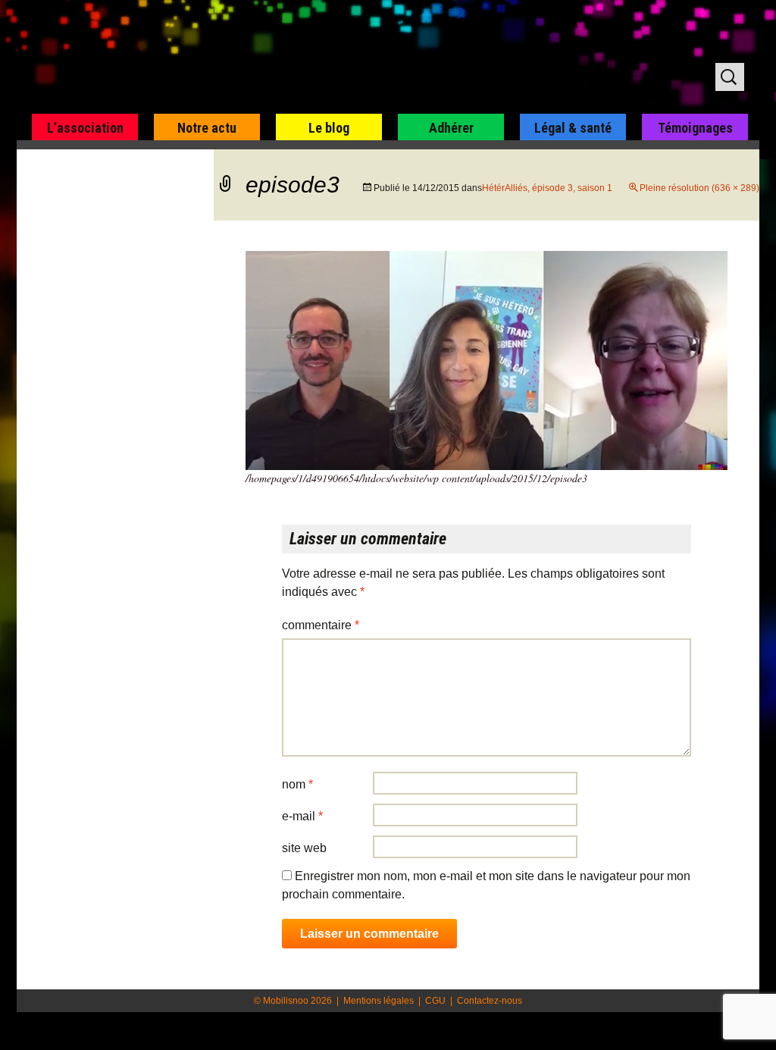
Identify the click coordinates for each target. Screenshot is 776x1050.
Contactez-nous (489, 1000)
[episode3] (487, 359)
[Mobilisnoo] (211, 58)
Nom (297, 784)
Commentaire (320, 625)
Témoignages (695, 128)
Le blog (328, 128)
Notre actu (206, 128)
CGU (435, 1000)
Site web (304, 848)
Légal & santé (573, 128)
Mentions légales (378, 1000)
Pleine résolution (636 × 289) (699, 188)
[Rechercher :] (729, 77)
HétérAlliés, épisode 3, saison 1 (547, 188)
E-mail (302, 816)
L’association (85, 128)
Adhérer (451, 128)
